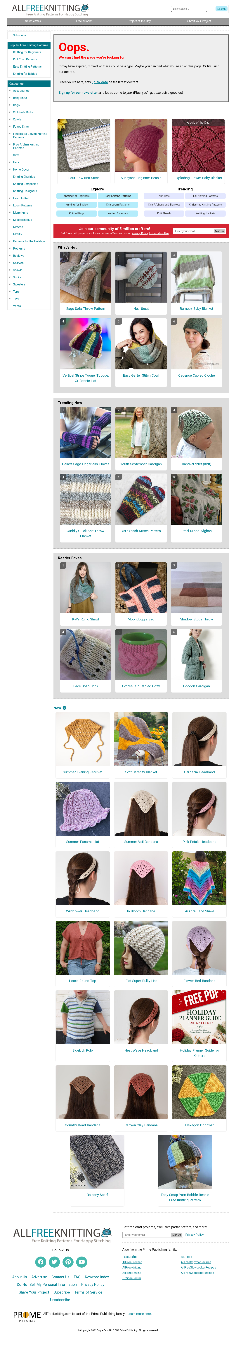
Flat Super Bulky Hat (141, 981)
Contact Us (60, 1277)
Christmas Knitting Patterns (205, 204)
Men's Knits (20, 212)
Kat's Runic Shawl (85, 619)
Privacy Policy (140, 233)
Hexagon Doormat (199, 1125)
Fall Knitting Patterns (205, 196)
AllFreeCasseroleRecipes (197, 1273)
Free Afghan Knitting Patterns (26, 146)
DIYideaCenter (131, 1278)
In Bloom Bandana (141, 911)
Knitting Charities (24, 176)
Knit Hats (164, 196)
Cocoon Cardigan (196, 686)
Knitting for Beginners (27, 52)
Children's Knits (23, 112)
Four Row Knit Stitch (84, 178)
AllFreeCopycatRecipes (196, 1262)
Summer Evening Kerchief (83, 772)
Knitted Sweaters (118, 213)
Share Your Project (34, 1292)
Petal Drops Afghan (196, 531)
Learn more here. (140, 1314)
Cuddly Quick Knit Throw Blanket (85, 533)
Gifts (16, 155)
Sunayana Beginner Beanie (141, 178)
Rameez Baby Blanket (196, 308)
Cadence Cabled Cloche (196, 375)
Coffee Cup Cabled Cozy (141, 686)
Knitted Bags (76, 213)
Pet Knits (19, 248)
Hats (16, 162)
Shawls (17, 270)
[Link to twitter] (54, 1262)
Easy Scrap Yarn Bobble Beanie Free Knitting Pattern (185, 1197)
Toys (16, 299)
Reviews (18, 255)
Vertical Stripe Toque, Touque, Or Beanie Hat (86, 378)
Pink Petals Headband (199, 842)
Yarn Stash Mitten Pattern (141, 531)
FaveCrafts (129, 1257)
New (57, 708)
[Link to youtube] (81, 1262)
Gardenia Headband (199, 772)
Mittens (18, 227)
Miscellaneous (22, 220)
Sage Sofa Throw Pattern (85, 308)
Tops (16, 291)
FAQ (77, 1277)
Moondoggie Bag (141, 619)
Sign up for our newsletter (78, 92)
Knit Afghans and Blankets (164, 204)
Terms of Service (88, 1292)
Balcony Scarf (97, 1195)
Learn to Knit (21, 198)
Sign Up (219, 231)
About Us (19, 1277)
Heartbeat (141, 308)
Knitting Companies (25, 184)
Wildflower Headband (82, 911)
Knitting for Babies (25, 74)
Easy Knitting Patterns (27, 66)
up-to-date (100, 82)
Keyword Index (97, 1277)
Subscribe (19, 35)
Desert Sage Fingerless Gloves (85, 464)
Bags (16, 105)
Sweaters (19, 284)
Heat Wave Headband (141, 1050)
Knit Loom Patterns (118, 204)
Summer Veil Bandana (141, 842)
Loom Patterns (22, 205)
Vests (17, 306)
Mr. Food (186, 1257)
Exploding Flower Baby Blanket (198, 178)
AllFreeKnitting (131, 1267)
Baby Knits (20, 98)
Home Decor (21, 169)
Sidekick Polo (82, 1050)
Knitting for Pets (205, 213)
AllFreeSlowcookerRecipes (198, 1267)
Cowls (17, 119)
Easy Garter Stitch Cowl (141, 375)
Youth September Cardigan (141, 464)
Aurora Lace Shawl (199, 911)
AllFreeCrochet (132, 1262)
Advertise (39, 1277)
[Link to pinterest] (68, 1262)
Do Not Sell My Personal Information (47, 1284)
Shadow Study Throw (196, 619)
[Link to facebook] (40, 1262)
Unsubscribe (60, 1300)
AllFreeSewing (131, 1273)
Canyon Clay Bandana (141, 1125)
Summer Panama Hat (82, 842)
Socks (17, 277)
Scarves (18, 263)
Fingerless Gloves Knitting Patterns (30, 135)
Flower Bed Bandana (199, 981)
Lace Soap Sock (85, 686)
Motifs (17, 234)
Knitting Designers (25, 191)
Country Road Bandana (82, 1125)
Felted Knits (21, 126)
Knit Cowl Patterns (25, 59)
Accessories (21, 90)
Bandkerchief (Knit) (196, 464)
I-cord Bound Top (82, 981)
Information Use (159, 233)
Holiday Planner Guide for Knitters (199, 1053)
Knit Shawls (164, 213)
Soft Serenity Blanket (141, 772)
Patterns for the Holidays (29, 241)
